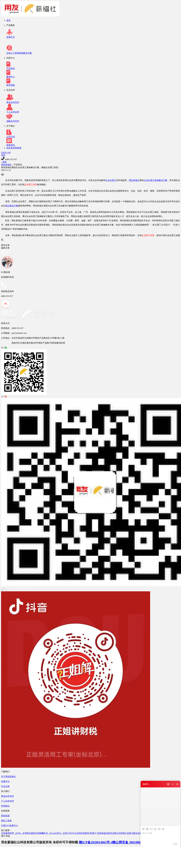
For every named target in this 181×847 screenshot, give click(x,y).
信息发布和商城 (13, 148)
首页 (8, 20)
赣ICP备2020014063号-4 (95, 842)
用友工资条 (6, 820)
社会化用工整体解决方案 (155, 180)
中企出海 (5, 786)
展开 (3, 836)
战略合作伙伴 (12, 121)
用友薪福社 (6, 165)
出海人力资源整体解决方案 (19, 53)
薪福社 (136, 180)
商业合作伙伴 (12, 102)
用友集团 (5, 816)
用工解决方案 (11, 206)
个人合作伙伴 (12, 112)
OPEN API (6, 152)
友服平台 (10, 37)
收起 (8, 836)
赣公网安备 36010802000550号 (133, 842)
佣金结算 (105, 833)
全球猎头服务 (28, 833)
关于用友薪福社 (8, 776)
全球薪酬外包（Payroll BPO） (49, 833)
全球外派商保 (82, 833)
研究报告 (10, 85)
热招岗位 (5, 806)
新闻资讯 (10, 145)
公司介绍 (10, 137)
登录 (3, 155)
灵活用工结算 (116, 833)
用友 (131, 180)
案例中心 (10, 77)
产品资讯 (10, 68)
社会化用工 (110, 180)
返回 (4, 162)
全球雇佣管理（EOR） (11, 833)
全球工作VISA (69, 833)
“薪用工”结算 (95, 833)
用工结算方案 (129, 833)
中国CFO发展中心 (9, 825)
